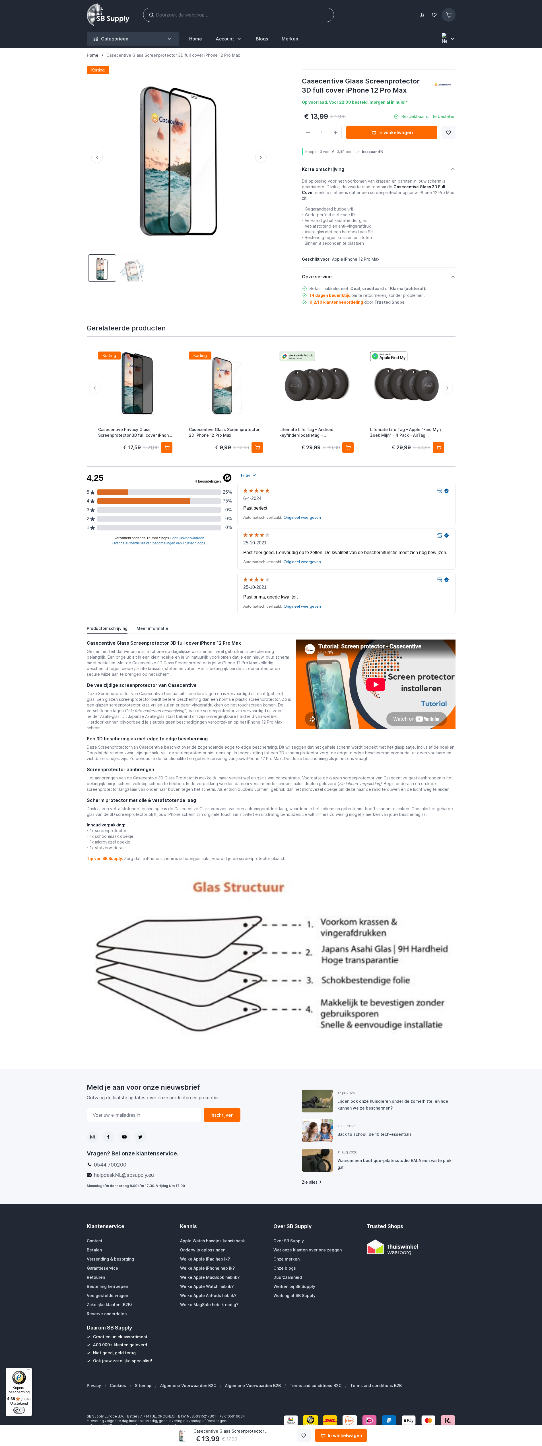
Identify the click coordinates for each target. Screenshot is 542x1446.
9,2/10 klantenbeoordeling (336, 302)
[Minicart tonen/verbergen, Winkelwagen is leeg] (449, 15)
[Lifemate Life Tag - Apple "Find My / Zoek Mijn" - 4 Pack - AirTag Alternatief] (407, 384)
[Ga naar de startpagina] (108, 14)
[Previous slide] (94, 388)
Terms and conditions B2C (315, 1385)
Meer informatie (152, 628)
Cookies (118, 1385)
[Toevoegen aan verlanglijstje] (449, 132)
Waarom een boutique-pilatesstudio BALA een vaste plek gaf (394, 1164)
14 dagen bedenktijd (330, 295)
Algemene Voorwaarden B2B (253, 1385)
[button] (443, 85)
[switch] (19, 1410)
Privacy (94, 1385)
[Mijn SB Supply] (422, 15)
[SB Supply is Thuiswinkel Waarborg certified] (411, 1247)
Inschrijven (222, 1115)
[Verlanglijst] (434, 15)
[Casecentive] (443, 85)
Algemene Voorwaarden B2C (188, 1385)
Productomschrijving (107, 628)
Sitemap (143, 1385)
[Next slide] (447, 388)
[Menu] (28, 1371)
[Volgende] (263, 157)
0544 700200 (110, 1165)
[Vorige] (95, 157)
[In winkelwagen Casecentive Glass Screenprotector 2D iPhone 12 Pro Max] (257, 447)
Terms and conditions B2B (376, 1385)
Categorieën (114, 39)
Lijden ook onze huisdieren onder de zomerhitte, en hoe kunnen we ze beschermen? (392, 1104)
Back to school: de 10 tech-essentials (374, 1134)
